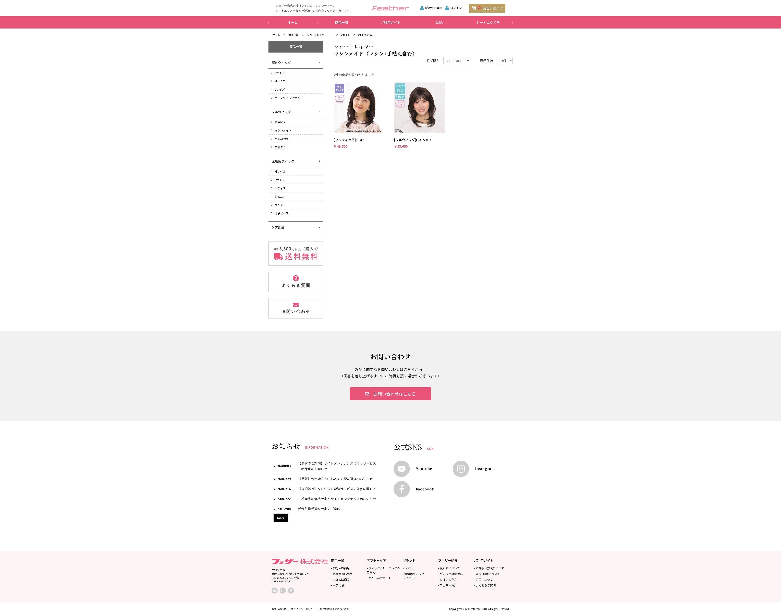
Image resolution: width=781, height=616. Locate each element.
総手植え (280, 122)
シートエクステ (488, 22)
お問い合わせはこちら (394, 394)
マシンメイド (283, 130)
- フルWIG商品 (340, 580)
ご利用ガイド (391, 22)
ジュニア (280, 196)
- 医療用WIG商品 (341, 574)
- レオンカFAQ (447, 580)
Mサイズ (280, 81)
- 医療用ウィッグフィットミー (413, 576)
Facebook (425, 489)
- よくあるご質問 (485, 585)
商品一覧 (341, 22)
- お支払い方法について (489, 568)
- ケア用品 (337, 585)
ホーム (293, 22)
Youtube (424, 468)
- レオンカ (409, 568)
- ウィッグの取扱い (450, 574)
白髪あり (280, 147)
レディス (280, 188)
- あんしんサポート (379, 578)
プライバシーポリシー (303, 609)
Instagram (485, 468)
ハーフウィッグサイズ (289, 98)
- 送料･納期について (487, 574)
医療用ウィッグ (283, 161)
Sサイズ (280, 73)
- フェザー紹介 (447, 585)
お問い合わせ (279, 609)
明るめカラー (283, 139)
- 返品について (483, 580)
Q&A (439, 22)
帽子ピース (282, 213)
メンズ (279, 205)
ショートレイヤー (317, 34)
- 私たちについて (449, 568)
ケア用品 (278, 227)
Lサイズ (280, 89)
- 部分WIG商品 (340, 568)
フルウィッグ (281, 111)
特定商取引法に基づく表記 (334, 609)
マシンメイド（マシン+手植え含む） (355, 34)
